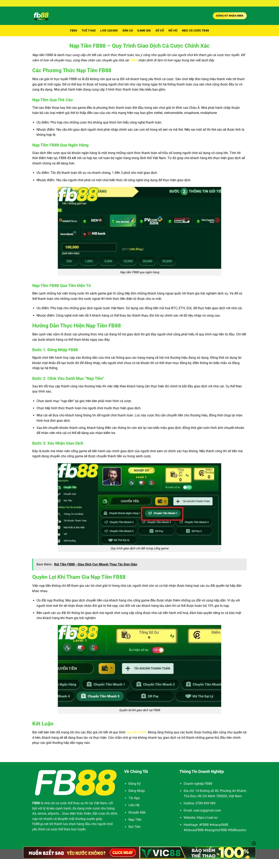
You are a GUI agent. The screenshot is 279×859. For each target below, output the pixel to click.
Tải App (134, 798)
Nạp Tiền (135, 820)
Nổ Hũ (173, 30)
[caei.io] (56, 16)
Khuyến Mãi (137, 812)
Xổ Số (159, 30)
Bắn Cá (128, 30)
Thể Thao (88, 30)
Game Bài (144, 30)
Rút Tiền (134, 827)
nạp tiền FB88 (136, 732)
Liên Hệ (133, 805)
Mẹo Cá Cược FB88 (195, 30)
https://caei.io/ (207, 818)
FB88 (73, 30)
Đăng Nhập (136, 791)
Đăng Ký (134, 784)
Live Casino (109, 30)
